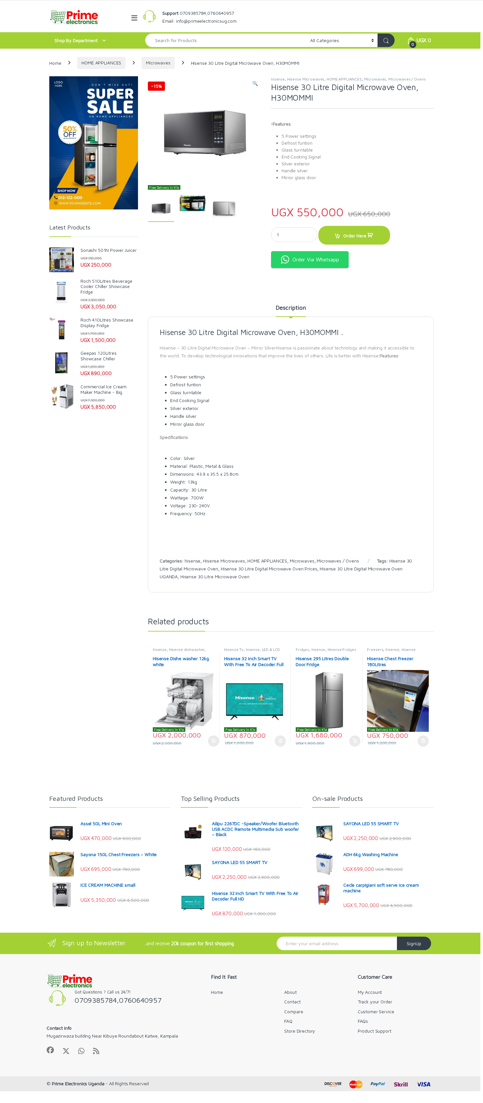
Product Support (374, 1031)
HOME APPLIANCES (101, 62)
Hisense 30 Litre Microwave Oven (214, 576)
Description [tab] (291, 308)
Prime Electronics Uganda (78, 1083)
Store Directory (299, 1031)
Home (55, 62)
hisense (278, 79)
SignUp (414, 943)
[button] (255, 83)
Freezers (375, 649)
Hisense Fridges (342, 649)
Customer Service (376, 1011)
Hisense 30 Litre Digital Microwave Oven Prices (269, 568)
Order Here (354, 235)
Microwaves (158, 62)
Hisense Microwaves (305, 79)
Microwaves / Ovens (407, 79)
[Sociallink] (50, 1050)
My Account (370, 992)
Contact (292, 1001)
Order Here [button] (210, 741)
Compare (293, 1011)
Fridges (302, 649)
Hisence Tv (233, 649)
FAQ (288, 1021)
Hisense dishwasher (186, 649)
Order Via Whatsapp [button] (315, 259)
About (290, 992)
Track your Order (375, 1001)
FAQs (363, 1021)
